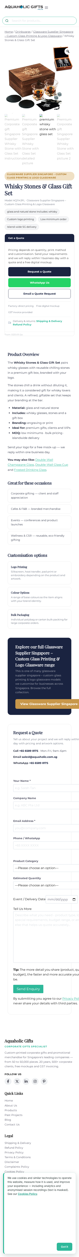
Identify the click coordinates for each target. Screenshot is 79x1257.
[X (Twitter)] (17, 1081)
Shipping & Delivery (49, 321)
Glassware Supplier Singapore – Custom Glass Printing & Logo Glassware (37, 176)
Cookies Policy (14, 1171)
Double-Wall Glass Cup (51, 464)
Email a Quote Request (39, 293)
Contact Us (12, 1124)
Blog (8, 1119)
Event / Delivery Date (29, 899)
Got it (64, 1246)
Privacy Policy (14, 1152)
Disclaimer (12, 1162)
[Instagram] (35, 1081)
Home (9, 1100)
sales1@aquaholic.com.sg (39, 756)
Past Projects (13, 1115)
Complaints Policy (17, 1166)
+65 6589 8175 (28, 750)
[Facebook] (8, 1081)
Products (11, 1110)
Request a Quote (39, 271)
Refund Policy (22, 324)
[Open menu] (46, 7)
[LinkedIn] (26, 1081)
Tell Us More (22, 909)
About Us (11, 1105)
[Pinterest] (44, 1081)
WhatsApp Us (39, 282)
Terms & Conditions (18, 1157)
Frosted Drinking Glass (30, 470)
